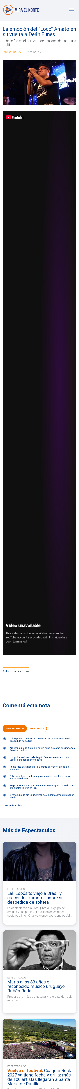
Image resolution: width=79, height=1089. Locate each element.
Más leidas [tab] (37, 728)
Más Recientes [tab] (15, 728)
